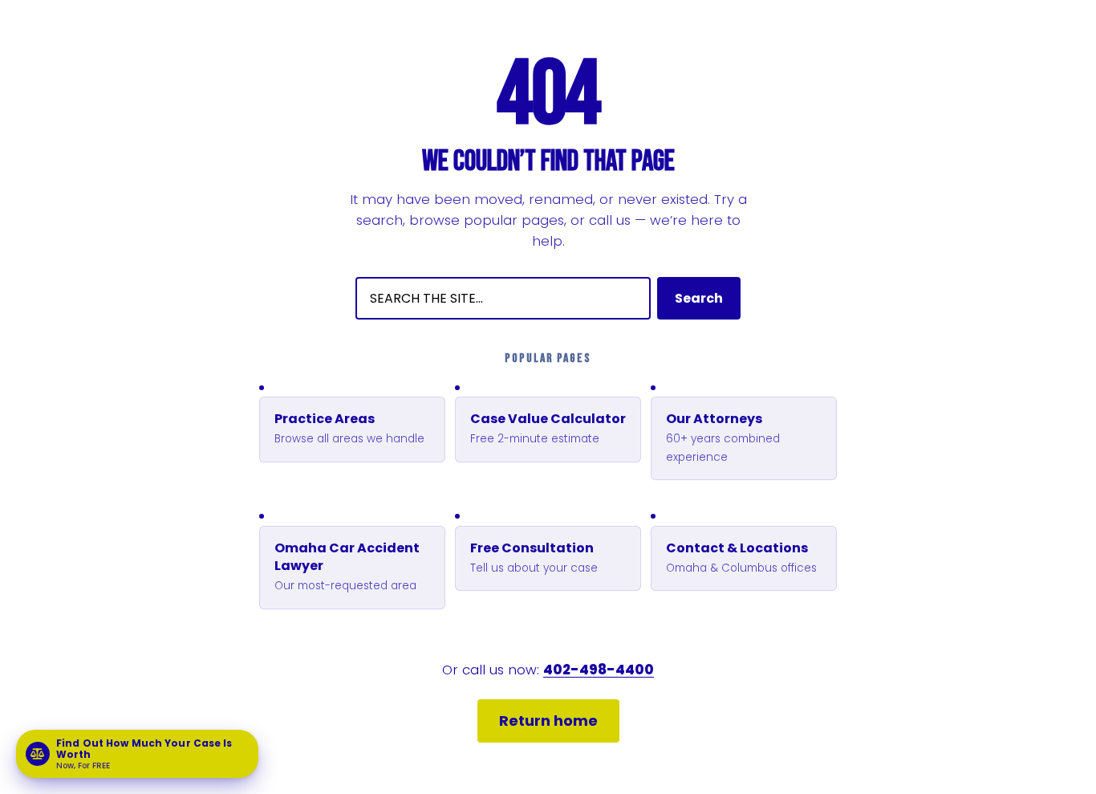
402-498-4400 (598, 669)
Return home (548, 721)
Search (699, 298)
